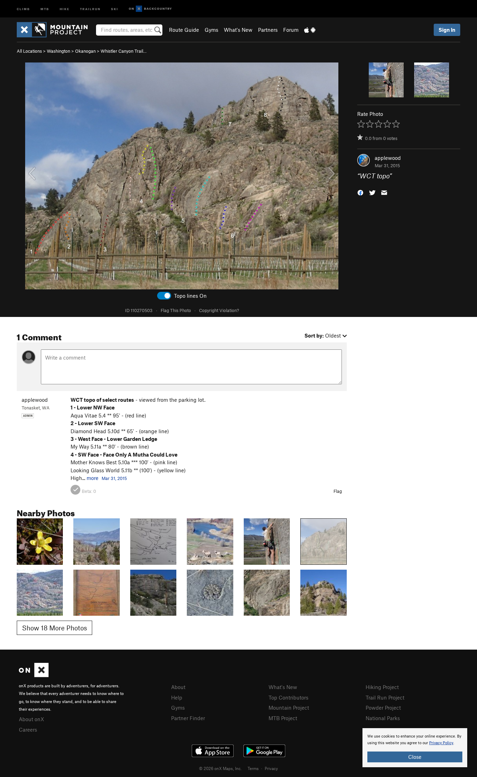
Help (176, 697)
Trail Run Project (385, 697)
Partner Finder (188, 718)
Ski (114, 8)
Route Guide (184, 30)
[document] (414, 747)
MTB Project (283, 718)
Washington (58, 51)
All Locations (29, 51)
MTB (45, 8)
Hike (64, 8)
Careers (28, 729)
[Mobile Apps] (309, 30)
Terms (253, 768)
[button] (360, 192)
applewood (388, 158)
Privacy (271, 768)
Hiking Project (382, 687)
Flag (337, 491)
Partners (268, 30)
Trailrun (90, 8)
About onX (31, 719)
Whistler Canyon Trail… (124, 51)
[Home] (56, 29)
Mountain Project (289, 707)
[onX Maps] (34, 675)
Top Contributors (288, 697)
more (92, 478)
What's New (238, 30)
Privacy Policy (441, 743)
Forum (291, 30)
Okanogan (85, 51)
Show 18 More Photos (54, 628)
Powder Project (383, 707)
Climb (23, 8)
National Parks (383, 718)
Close (414, 757)
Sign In (447, 30)
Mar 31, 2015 (114, 478)
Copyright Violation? (219, 310)
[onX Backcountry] (150, 9)
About (178, 687)
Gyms (211, 30)
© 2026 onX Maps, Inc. (220, 768)
